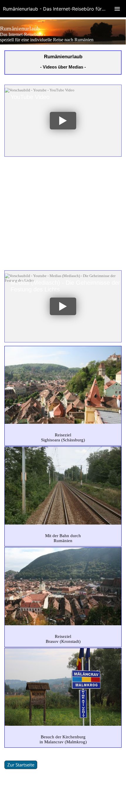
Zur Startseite (20, 765)
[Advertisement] (63, 214)
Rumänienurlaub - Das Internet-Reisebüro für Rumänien (64, 9)
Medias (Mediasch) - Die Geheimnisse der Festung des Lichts (65, 286)
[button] (63, 120)
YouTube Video (30, 97)
